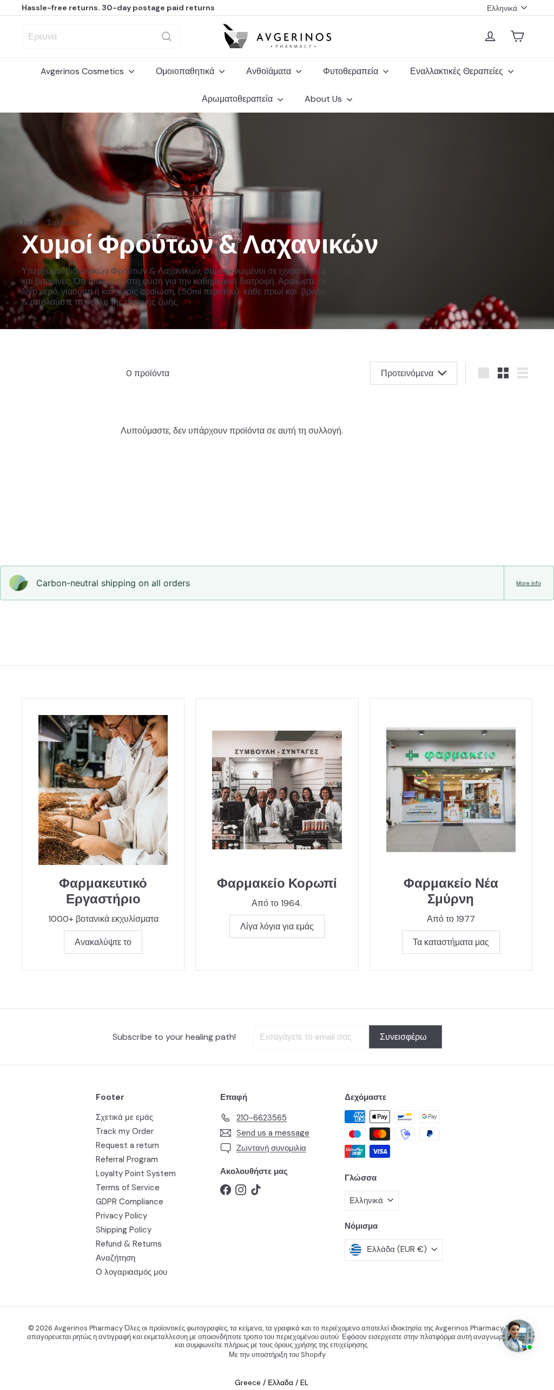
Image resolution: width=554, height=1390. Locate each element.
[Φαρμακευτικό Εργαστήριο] (103, 790)
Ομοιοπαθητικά (186, 71)
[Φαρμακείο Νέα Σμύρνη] (451, 790)
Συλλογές (63, 222)
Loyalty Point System (136, 1173)
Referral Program (127, 1159)
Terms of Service (128, 1187)
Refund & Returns (129, 1243)
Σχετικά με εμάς (124, 1117)
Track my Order (125, 1131)
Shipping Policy (123, 1229)
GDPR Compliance (129, 1201)
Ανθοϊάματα (269, 71)
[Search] (167, 36)
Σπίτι (30, 222)
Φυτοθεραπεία (351, 71)
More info (528, 583)
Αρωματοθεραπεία (238, 98)
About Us (324, 98)
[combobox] (101, 36)
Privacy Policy (121, 1215)
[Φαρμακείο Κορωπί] (276, 790)
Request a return (127, 1145)
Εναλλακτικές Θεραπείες (457, 71)
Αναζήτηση (115, 1258)
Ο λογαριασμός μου (131, 1272)
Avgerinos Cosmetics (83, 71)
